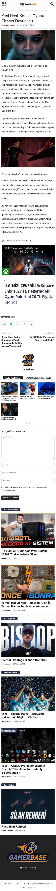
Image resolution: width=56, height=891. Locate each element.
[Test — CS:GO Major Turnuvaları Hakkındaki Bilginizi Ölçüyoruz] (28, 693)
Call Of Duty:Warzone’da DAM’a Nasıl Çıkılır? (42, 338)
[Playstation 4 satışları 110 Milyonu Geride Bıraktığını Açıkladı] (9, 388)
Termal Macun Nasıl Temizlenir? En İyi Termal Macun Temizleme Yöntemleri (26, 604)
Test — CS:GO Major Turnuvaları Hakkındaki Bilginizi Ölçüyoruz (22, 715)
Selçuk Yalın (6, 721)
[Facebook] (24, 324)
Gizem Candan (7, 830)
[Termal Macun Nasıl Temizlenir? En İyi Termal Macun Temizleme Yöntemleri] (28, 582)
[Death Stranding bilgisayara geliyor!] (9, 409)
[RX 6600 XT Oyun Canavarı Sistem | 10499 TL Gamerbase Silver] (28, 530)
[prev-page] (26, 423)
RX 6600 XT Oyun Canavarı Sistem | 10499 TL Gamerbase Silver (24, 552)
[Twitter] (17, 324)
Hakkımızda (8, 883)
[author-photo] (28, 360)
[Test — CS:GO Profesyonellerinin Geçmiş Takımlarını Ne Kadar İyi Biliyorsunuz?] (28, 745)
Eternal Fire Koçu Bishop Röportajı (24, 660)
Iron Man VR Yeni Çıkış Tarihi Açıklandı (27, 397)
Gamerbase (10, 25)
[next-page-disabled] (29, 423)
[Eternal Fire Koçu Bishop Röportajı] (28, 640)
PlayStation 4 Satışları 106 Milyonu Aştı (46, 397)
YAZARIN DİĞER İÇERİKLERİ (38, 377)
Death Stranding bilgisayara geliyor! (8, 418)
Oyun (12, 10)
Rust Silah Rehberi (13, 826)
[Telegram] (11, 324)
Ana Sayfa (4, 10)
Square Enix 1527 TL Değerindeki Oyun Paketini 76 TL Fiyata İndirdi (29, 294)
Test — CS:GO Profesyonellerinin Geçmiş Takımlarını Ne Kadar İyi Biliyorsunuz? (23, 769)
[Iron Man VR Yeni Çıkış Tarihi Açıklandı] (28, 388)
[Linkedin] (31, 324)
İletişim (18, 883)
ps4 (13, 317)
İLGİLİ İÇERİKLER (13, 377)
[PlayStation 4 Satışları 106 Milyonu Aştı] (46, 388)
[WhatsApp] (4, 324)
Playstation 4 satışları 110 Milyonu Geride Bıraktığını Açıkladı (9, 398)
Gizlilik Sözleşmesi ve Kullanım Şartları (38, 883)
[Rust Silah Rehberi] (28, 806)
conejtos (4, 558)
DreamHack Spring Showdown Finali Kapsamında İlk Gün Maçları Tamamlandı (11, 341)
